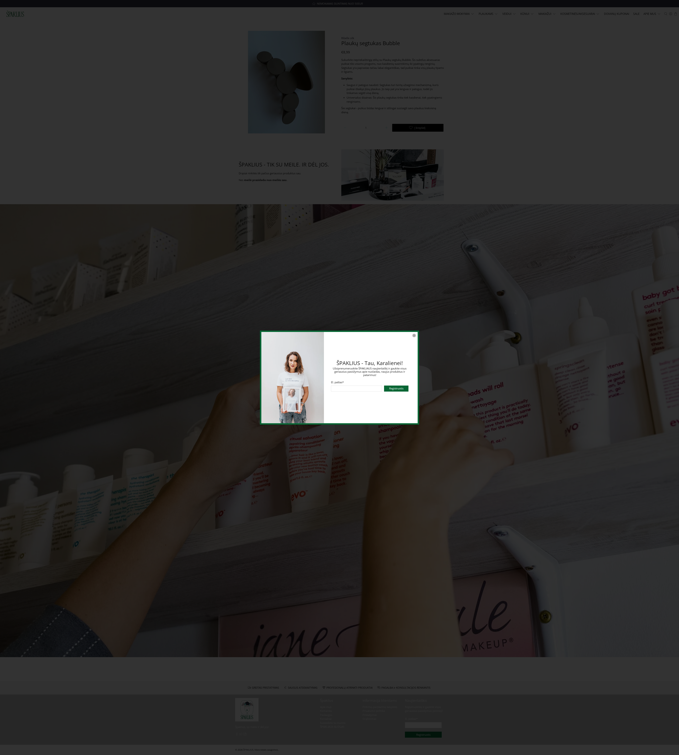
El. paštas (337, 382)
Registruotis (396, 388)
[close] (414, 335)
